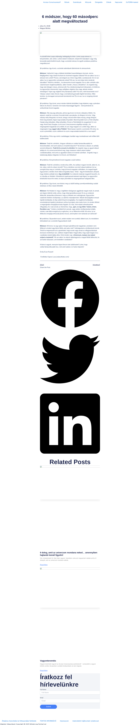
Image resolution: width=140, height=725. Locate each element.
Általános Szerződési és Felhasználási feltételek (19, 721)
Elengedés (98, 2)
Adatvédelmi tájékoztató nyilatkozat (85, 721)
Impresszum (64, 721)
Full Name (43, 689)
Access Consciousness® (52, 2)
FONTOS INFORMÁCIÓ (48, 721)
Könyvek (88, 2)
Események (77, 2)
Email (41, 697)
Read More (44, 565)
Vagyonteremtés (48, 661)
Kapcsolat (118, 2)
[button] (70, 299)
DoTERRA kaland (132, 2)
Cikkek (108, 2)
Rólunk (66, 2)
